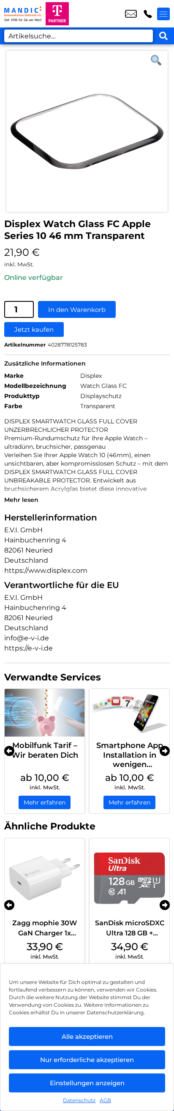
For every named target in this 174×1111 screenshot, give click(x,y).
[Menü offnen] (163, 14)
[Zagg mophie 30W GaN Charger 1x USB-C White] (44, 878)
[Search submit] (163, 36)
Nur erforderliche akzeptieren (87, 1060)
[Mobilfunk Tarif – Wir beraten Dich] (44, 713)
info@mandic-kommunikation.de (131, 14)
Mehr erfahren (44, 802)
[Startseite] (22, 13)
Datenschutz (79, 1100)
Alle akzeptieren (87, 1036)
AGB (105, 1100)
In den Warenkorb (77, 310)
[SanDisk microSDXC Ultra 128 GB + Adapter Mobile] (129, 878)
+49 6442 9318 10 (147, 14)
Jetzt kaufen (34, 329)
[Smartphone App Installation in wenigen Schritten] (129, 713)
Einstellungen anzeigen (87, 1083)
